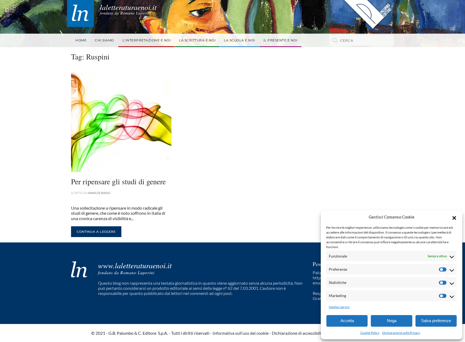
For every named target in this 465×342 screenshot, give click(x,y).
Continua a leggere (96, 232)
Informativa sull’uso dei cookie (241, 333)
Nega (391, 320)
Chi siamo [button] (104, 40)
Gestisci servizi (339, 307)
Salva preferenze (436, 320)
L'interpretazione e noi (146, 40)
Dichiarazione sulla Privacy (401, 333)
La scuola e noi (239, 40)
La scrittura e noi (197, 40)
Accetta (347, 320)
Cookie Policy (369, 333)
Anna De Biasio (99, 193)
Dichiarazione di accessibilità (298, 333)
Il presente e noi (280, 40)
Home (80, 40)
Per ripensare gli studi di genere (118, 181)
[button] (454, 217)
